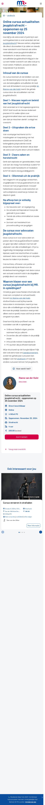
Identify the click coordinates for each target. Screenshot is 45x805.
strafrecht (21, 359)
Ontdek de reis (30, 802)
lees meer (23, 382)
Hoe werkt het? (23, 368)
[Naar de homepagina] (21, 3)
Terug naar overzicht (17, 449)
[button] (40, 3)
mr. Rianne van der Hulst (20, 298)
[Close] (42, 797)
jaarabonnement (30, 352)
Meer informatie (33, 525)
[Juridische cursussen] (4, 15)
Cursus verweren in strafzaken (17, 502)
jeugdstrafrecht (9, 43)
